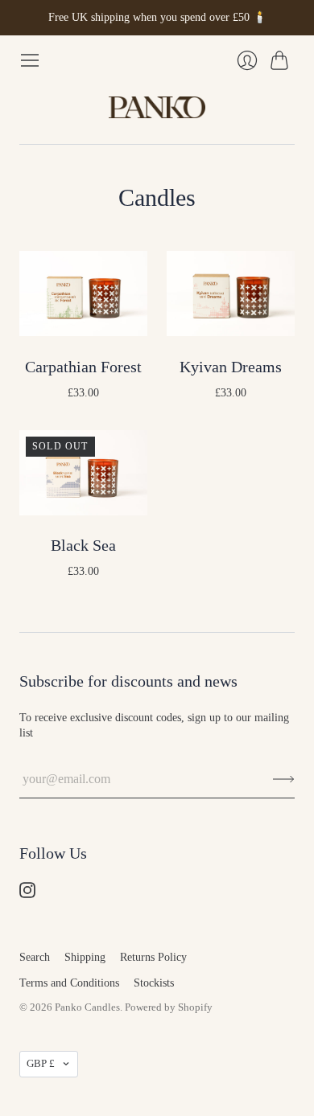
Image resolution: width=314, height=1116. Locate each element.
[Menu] (30, 60)
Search (34, 957)
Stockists (154, 983)
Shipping (84, 957)
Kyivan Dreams (231, 366)
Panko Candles (87, 1007)
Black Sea (83, 545)
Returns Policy (153, 957)
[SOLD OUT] (83, 511)
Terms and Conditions (69, 983)
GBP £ (41, 1063)
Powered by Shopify (169, 1007)
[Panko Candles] (157, 107)
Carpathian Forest (83, 366)
